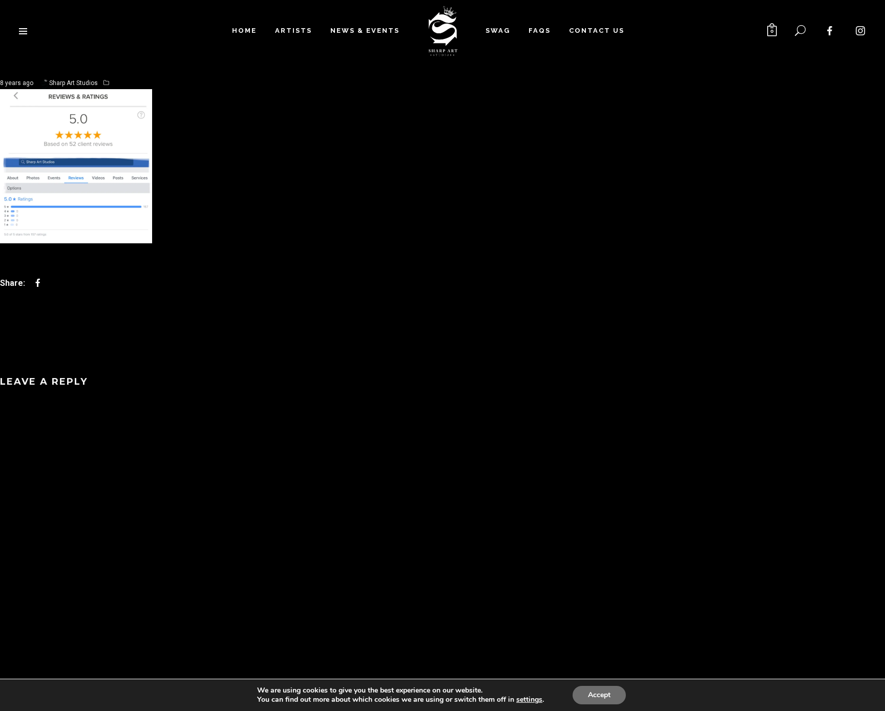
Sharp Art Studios (73, 83)
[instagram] (861, 31)
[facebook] (830, 31)
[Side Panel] (23, 30)
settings (529, 699)
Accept (599, 695)
